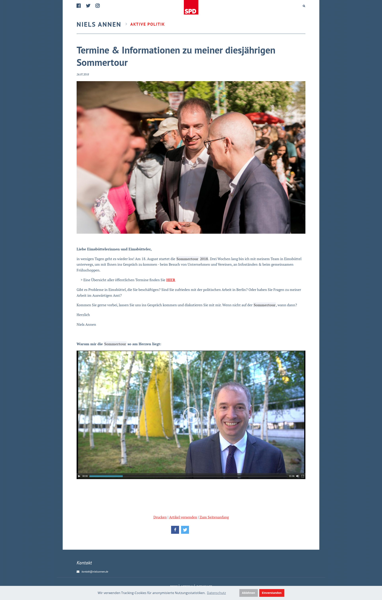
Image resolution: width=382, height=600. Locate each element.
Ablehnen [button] (248, 593)
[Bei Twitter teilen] (185, 530)
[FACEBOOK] (79, 5)
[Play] (79, 476)
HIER (170, 279)
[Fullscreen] (302, 476)
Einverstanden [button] (272, 593)
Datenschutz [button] (216, 593)
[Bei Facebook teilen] (175, 530)
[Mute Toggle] (297, 476)
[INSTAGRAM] (98, 5)
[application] (191, 415)
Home (191, 7)
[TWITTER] (88, 5)
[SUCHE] (304, 6)
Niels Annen (99, 24)
